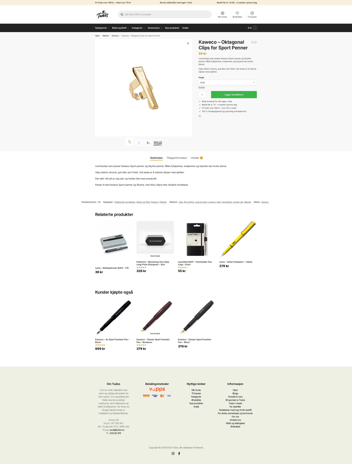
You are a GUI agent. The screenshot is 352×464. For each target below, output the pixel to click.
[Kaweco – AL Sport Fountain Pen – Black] (114, 317)
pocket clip (238, 202)
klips (219, 202)
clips (181, 202)
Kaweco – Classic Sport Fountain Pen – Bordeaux (153, 341)
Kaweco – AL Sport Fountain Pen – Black (112, 341)
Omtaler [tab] (196, 157)
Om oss (235, 416)
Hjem (97, 36)
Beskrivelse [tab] (156, 157)
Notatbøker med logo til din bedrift (235, 410)
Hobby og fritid (143, 202)
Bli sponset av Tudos (235, 400)
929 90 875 (115, 433)
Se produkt (155, 279)
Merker (106, 36)
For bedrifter (235, 406)
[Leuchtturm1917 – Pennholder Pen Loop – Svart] (196, 239)
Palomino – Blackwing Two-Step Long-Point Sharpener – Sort (153, 263)
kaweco (211, 202)
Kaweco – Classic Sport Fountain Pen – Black (194, 341)
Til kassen (252, 17)
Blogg (235, 393)
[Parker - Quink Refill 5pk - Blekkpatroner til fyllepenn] (255, 42)
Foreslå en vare (235, 396)
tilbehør (247, 202)
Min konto (222, 17)
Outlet (196, 406)
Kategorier (196, 396)
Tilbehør (163, 202)
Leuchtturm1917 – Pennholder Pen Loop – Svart (195, 263)
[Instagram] (173, 453)
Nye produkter (196, 403)
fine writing (189, 202)
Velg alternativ (114, 280)
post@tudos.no (117, 429)
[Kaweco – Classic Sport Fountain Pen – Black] (196, 317)
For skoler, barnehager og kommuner (235, 413)
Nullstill (202, 87)
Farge (201, 77)
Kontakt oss (235, 419)
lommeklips (227, 202)
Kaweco (115, 36)
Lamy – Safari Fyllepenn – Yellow (235, 262)
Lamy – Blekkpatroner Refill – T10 (112, 268)
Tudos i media (235, 403)
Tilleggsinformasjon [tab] (177, 157)
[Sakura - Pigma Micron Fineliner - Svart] (252, 42)
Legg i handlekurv (234, 94)
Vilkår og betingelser (235, 423)
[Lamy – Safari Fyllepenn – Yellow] (238, 239)
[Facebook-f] (179, 453)
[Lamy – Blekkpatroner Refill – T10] (114, 242)
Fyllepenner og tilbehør (124, 202)
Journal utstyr (201, 202)
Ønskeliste (237, 17)
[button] (252, 28)
